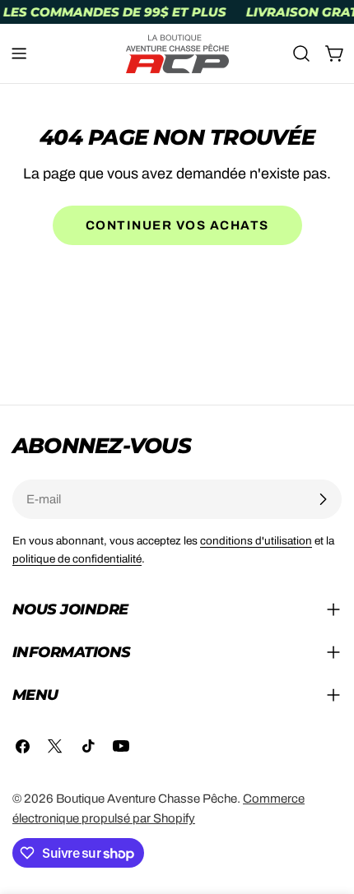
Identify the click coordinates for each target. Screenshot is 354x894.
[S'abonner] (322, 499)
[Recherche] (301, 53)
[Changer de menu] (18, 53)
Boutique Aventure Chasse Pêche (146, 798)
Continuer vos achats (177, 225)
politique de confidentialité (77, 559)
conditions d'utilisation (256, 541)
